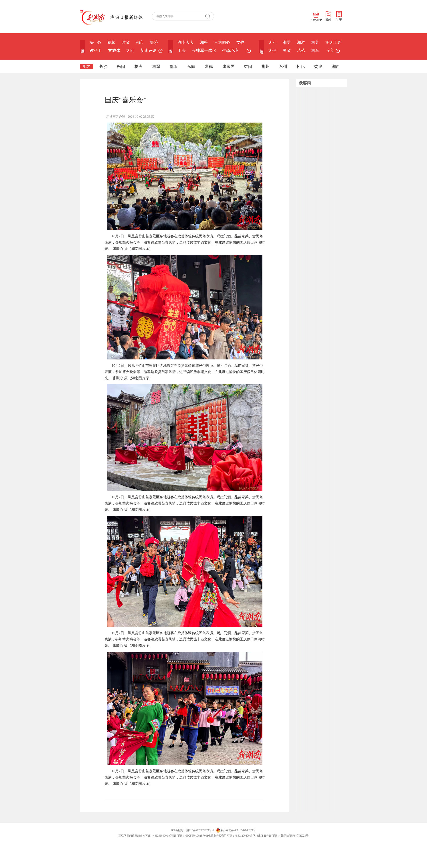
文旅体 (114, 50)
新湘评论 (149, 50)
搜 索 (209, 16)
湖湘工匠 (333, 42)
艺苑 (301, 50)
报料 (328, 20)
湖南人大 (186, 42)
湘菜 (315, 42)
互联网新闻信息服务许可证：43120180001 (143, 835)
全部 (330, 50)
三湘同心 (222, 42)
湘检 (204, 42)
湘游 (301, 42)
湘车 (315, 50)
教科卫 (96, 50)
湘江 (272, 42)
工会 (182, 50)
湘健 (272, 50)
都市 (140, 42)
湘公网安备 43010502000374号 (238, 830)
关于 (339, 20)
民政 (287, 50)
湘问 (130, 50)
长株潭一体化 (204, 50)
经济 (154, 42)
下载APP (316, 20)
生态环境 (230, 50)
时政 (126, 42)
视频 (111, 42)
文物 (240, 42)
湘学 (287, 42)
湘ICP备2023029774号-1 (200, 830)
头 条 (95, 42)
